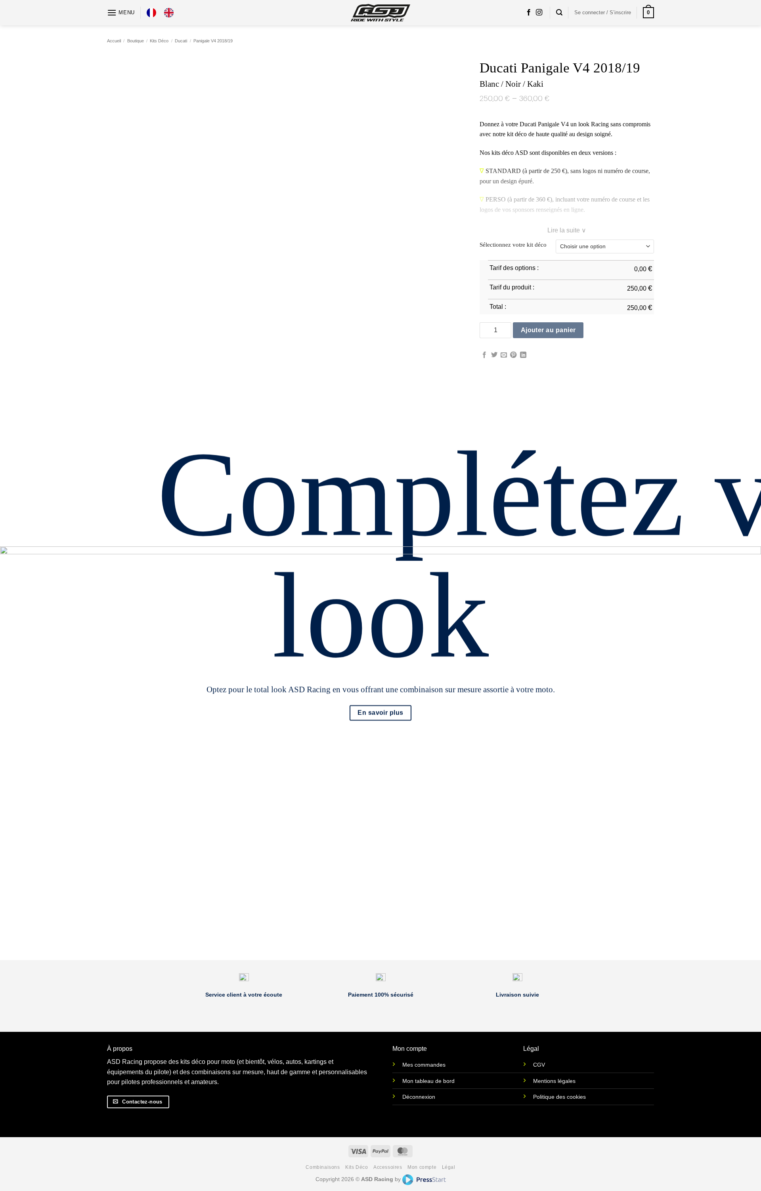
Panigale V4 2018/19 (213, 40)
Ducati (181, 40)
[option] (171, 12)
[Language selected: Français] (164, 12)
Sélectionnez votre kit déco (513, 245)
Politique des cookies (559, 1097)
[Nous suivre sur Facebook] (529, 12)
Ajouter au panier (548, 330)
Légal (448, 1167)
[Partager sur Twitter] (494, 355)
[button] (121, 12)
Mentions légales (554, 1081)
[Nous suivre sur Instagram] (539, 12)
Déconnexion (418, 1097)
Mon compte (421, 1167)
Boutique (135, 40)
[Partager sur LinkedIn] (523, 355)
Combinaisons (323, 1167)
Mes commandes (424, 1065)
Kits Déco (159, 40)
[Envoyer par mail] (504, 355)
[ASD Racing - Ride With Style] (380, 12)
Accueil (114, 40)
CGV (539, 1065)
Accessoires (387, 1167)
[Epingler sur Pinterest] (513, 355)
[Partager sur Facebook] (484, 355)
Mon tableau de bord (428, 1081)
